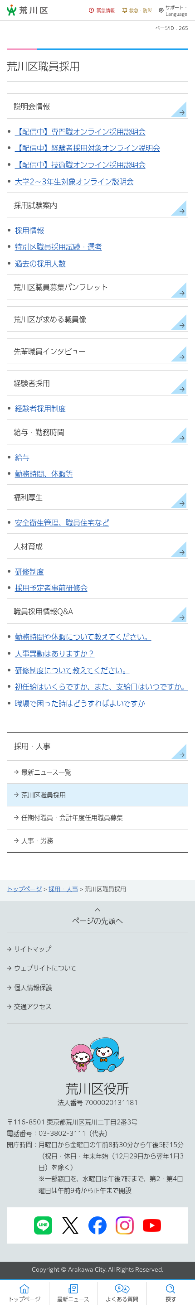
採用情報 (29, 230)
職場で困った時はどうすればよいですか (80, 703)
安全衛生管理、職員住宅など (62, 522)
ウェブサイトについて (45, 968)
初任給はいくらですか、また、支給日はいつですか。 (101, 686)
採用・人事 (63, 889)
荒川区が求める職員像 (50, 319)
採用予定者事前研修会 (51, 588)
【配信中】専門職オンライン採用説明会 (80, 131)
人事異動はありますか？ (55, 653)
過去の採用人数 (40, 263)
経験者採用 (32, 383)
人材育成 (28, 546)
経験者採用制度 (40, 408)
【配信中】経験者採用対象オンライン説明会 (87, 148)
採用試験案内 (35, 205)
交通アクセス (33, 1006)
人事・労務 (37, 841)
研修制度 (29, 571)
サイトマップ (32, 949)
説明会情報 (32, 106)
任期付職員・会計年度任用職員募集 (72, 818)
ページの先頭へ (97, 921)
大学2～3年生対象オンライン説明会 (74, 181)
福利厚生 (28, 497)
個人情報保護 (33, 987)
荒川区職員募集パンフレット (61, 287)
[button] (102, 10)
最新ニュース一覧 (46, 772)
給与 (22, 457)
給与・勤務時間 (39, 432)
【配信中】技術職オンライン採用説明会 (80, 165)
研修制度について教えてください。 (72, 670)
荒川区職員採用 (43, 795)
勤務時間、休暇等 (44, 473)
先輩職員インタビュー (50, 351)
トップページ (24, 889)
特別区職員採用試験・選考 (58, 247)
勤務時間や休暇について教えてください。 (83, 637)
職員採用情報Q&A (43, 611)
